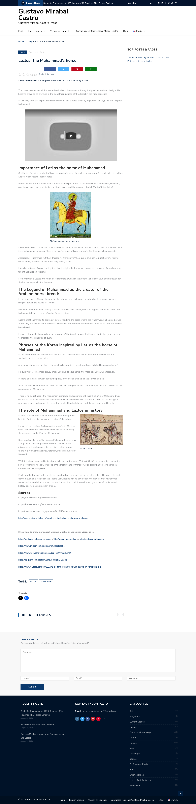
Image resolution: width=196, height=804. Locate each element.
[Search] (151, 3)
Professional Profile (139, 764)
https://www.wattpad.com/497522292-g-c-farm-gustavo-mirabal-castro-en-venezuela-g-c (59, 567)
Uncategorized (137, 774)
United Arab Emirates (140, 780)
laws (132, 748)
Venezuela (135, 785)
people (133, 759)
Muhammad (46, 581)
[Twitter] (162, 3)
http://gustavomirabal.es (65, 539)
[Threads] (176, 3)
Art (131, 711)
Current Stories (137, 721)
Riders (133, 769)
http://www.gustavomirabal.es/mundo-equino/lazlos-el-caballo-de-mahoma (53, 518)
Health (133, 737)
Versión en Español (59, 31)
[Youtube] (172, 3)
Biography (135, 716)
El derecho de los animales (139, 61)
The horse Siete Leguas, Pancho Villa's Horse (148, 57)
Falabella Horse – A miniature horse (37, 724)
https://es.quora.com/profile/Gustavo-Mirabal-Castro (42, 560)
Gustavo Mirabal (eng (140, 732)
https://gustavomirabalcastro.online (34, 539)
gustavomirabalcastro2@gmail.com (99, 711)
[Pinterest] (168, 3)
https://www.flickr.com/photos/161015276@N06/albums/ (44, 553)
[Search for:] (136, 3)
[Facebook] (165, 3)
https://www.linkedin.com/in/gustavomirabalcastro (41, 546)
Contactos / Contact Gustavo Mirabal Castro (97, 31)
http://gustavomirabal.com (92, 539)
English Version (35, 31)
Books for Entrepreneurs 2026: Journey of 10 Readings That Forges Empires (78, 3)
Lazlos (33, 581)
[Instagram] (158, 3)
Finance (133, 727)
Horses (23, 52)
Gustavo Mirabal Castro (43, 14)
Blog (125, 31)
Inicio (20, 31)
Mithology (135, 753)
